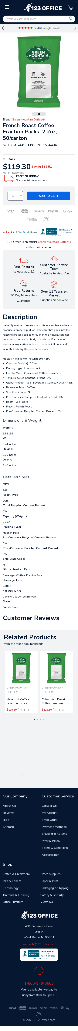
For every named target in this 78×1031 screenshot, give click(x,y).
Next (75, 28)
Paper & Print (49, 881)
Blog (6, 820)
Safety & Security (52, 895)
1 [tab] (39, 114)
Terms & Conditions (55, 848)
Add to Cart (49, 196)
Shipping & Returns (54, 834)
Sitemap (8, 827)
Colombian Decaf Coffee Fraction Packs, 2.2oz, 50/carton (53, 702)
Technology (11, 888)
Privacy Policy (51, 841)
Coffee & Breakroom (16, 874)
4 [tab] (43, 719)
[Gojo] (22, 774)
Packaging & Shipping (54, 888)
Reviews (8, 813)
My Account (50, 813)
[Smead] (22, 746)
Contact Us (49, 806)
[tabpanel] (21, 682)
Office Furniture (13, 902)
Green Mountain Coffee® (54, 242)
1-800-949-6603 (39, 983)
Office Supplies (50, 874)
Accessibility (50, 855)
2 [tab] (37, 719)
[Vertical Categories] (7, 7)
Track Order (49, 820)
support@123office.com (39, 944)
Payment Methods (54, 827)
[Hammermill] (55, 746)
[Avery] (22, 732)
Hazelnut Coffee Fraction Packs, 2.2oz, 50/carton (18, 702)
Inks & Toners (12, 881)
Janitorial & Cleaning (16, 895)
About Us (9, 806)
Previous (3, 28)
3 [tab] (40, 719)
